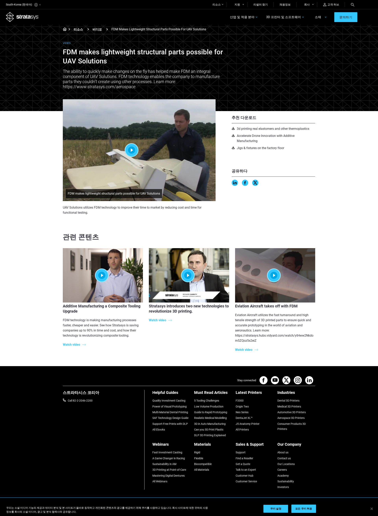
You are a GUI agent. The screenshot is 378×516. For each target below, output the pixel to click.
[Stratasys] (22, 17)
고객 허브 (333, 4)
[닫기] (371, 508)
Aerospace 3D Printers (291, 417)
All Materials (201, 469)
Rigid (197, 452)
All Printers (242, 429)
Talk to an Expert (246, 469)
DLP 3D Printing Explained (210, 435)
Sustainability (285, 481)
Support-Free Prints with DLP (170, 423)
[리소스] (88, 29)
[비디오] (107, 29)
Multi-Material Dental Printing (170, 412)
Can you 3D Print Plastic (208, 429)
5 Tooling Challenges (206, 400)
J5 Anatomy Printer (247, 423)
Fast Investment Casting (167, 452)
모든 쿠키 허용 (303, 508)
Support (241, 452)
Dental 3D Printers (288, 400)
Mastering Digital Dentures (168, 475)
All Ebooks (158, 429)
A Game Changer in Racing (168, 458)
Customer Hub (244, 475)
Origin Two (242, 406)
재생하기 (147, 150)
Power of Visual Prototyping (169, 406)
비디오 (97, 29)
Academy (283, 475)
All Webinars (159, 481)
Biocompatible (203, 464)
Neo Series (242, 412)
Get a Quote (243, 464)
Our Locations (286, 464)
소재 (318, 17)
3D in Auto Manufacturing (210, 423)
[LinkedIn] (235, 183)
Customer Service (246, 481)
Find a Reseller (244, 458)
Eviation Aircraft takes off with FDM (266, 306)
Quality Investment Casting (168, 400)
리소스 (216, 4)
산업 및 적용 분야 (242, 17)
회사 (307, 4)
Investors (283, 487)
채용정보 (285, 4)
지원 (237, 4)
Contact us (284, 458)
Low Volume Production (208, 406)
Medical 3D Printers (289, 406)
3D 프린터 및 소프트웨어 (283, 17)
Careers (282, 469)
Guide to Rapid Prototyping (210, 412)
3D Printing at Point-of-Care (169, 469)
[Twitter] (255, 183)
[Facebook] (245, 183)
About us (282, 452)
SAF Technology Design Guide (170, 417)
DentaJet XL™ (244, 417)
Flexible (198, 458)
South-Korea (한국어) (19, 4)
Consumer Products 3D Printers (291, 426)
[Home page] (63, 29)
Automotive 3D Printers (291, 412)
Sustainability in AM (164, 464)
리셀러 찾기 (260, 4)
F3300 (240, 400)
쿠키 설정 (275, 508)
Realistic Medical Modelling (210, 417)
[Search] (352, 4)
